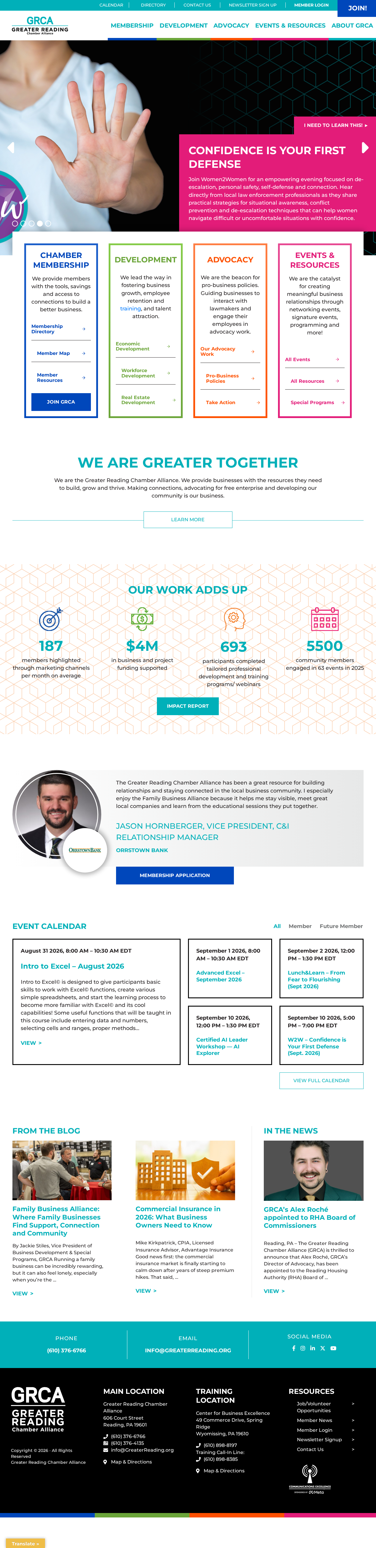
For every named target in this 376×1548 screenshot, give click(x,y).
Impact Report (188, 706)
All (277, 926)
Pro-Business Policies (222, 378)
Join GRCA (61, 402)
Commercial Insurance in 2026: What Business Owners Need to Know (178, 1217)
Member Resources (50, 377)
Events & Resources (290, 25)
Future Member (341, 926)
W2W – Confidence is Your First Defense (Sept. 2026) (317, 1047)
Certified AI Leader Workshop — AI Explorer (222, 1047)
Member (300, 926)
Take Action (220, 402)
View (28, 1043)
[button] (11, 147)
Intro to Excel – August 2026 (72, 966)
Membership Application (175, 875)
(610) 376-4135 (127, 1443)
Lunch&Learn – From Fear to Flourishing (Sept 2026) (316, 980)
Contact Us (197, 5)
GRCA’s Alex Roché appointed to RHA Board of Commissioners (310, 1218)
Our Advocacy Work (217, 351)
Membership (132, 25)
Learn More (188, 519)
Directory (153, 5)
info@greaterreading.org (188, 1350)
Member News (314, 1420)
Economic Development (133, 346)
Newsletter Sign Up (253, 5)
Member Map (53, 353)
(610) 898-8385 (221, 1459)
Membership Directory (47, 328)
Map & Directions (131, 1462)
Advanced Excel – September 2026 (220, 976)
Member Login (311, 5)
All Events (297, 359)
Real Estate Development (138, 400)
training (130, 308)
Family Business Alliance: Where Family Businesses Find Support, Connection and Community (56, 1221)
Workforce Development (138, 373)
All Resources (307, 381)
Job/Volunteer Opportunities (314, 1407)
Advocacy (231, 25)
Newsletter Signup (319, 1439)
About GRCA (352, 25)
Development (184, 25)
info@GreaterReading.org (142, 1450)
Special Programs (312, 402)
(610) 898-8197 (220, 1445)
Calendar (111, 5)
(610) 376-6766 (66, 1350)
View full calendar (321, 1080)
